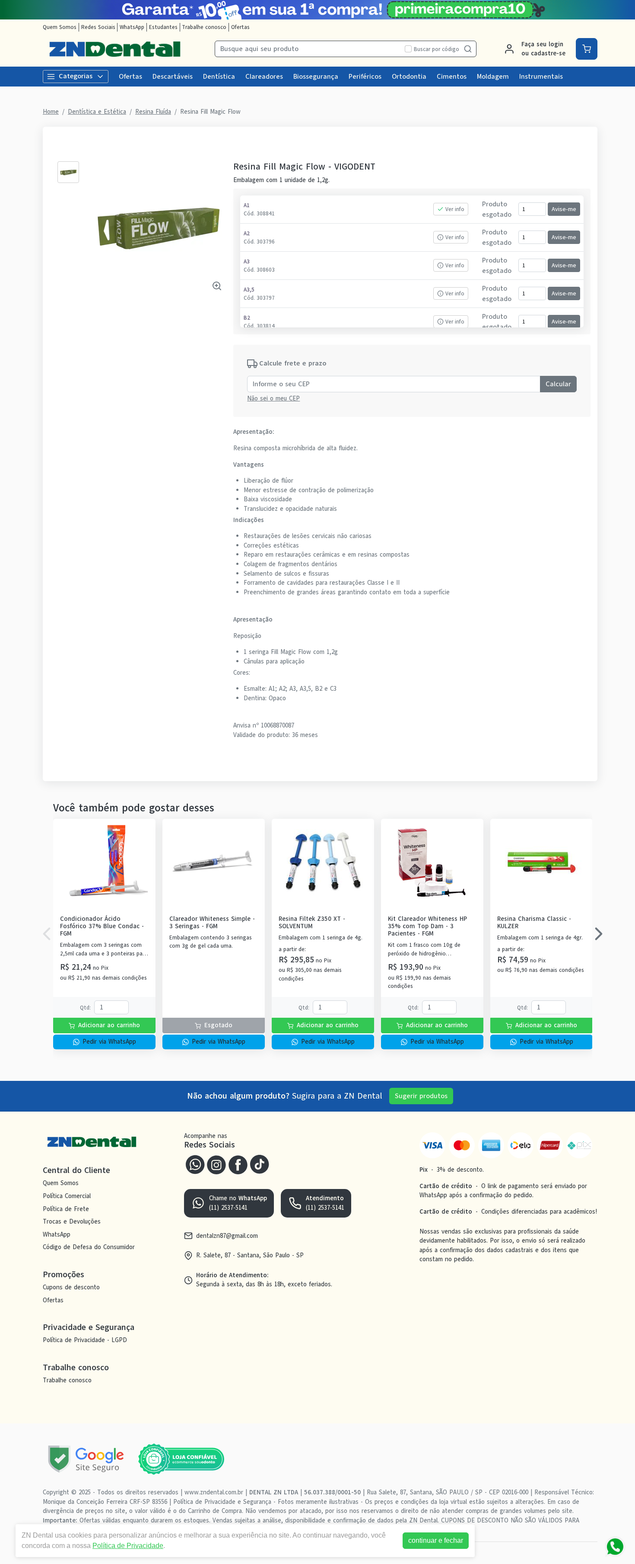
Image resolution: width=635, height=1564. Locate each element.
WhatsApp (132, 27)
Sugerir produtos (421, 1096)
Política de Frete (66, 1209)
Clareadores (264, 76)
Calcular (558, 384)
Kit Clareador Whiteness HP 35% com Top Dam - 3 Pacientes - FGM (427, 926)
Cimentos (452, 76)
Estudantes (163, 27)
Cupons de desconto (71, 1287)
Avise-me (564, 209)
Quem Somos (59, 27)
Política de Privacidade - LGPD (85, 1340)
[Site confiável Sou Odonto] (181, 1459)
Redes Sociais (98, 27)
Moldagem (493, 76)
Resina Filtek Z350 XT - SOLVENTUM (312, 922)
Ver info (454, 209)
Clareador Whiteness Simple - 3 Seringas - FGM (212, 922)
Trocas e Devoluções (72, 1221)
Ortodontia (409, 76)
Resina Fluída (153, 111)
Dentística (219, 76)
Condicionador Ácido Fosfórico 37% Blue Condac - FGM (102, 926)
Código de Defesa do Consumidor (89, 1247)
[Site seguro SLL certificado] (86, 1459)
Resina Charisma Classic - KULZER (534, 922)
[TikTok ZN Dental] (259, 1163)
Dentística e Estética (97, 111)
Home (51, 111)
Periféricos (365, 76)
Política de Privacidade (127, 1545)
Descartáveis (172, 76)
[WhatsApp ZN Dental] (195, 1163)
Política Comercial (67, 1196)
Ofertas (240, 27)
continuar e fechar (435, 1540)
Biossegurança (315, 76)
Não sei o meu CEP (273, 398)
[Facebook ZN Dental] (238, 1163)
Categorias (75, 76)
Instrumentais (541, 76)
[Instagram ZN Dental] (216, 1163)
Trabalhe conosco (204, 27)
